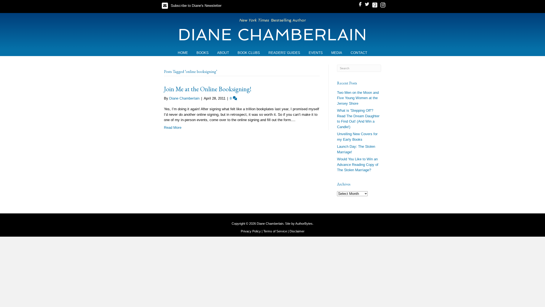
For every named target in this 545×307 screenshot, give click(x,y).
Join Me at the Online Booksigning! (207, 89)
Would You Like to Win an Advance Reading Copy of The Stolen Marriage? (357, 164)
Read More (172, 128)
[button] (192, 5)
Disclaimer (297, 231)
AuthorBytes (304, 223)
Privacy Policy (251, 231)
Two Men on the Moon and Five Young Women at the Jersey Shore (358, 98)
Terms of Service (275, 231)
